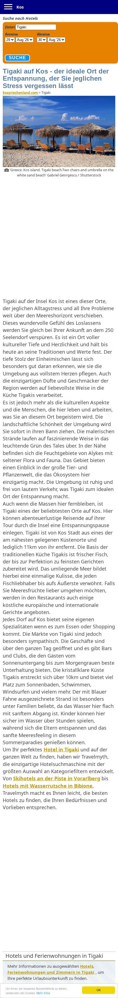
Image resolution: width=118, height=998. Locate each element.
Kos (20, 7)
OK (99, 990)
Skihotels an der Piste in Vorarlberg (56, 778)
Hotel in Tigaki (61, 749)
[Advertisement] (59, 237)
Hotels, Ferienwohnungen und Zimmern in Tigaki (50, 969)
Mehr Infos (43, 993)
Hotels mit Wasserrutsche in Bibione (47, 785)
